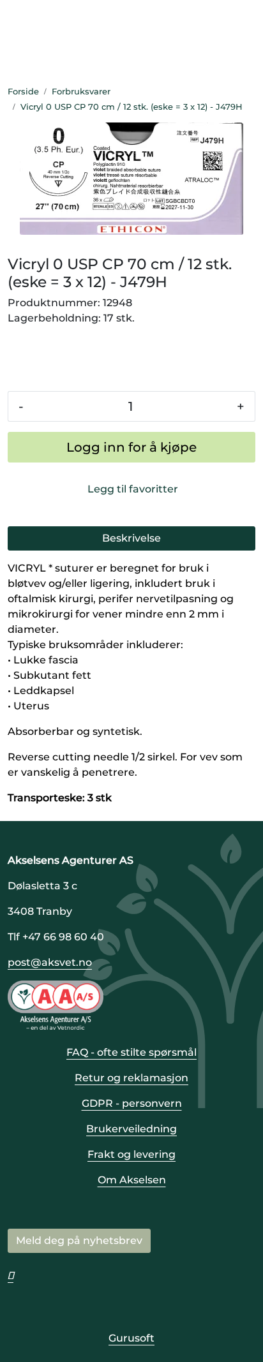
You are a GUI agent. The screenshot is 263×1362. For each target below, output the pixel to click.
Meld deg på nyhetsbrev (79, 1240)
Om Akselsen (132, 1180)
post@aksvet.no (50, 962)
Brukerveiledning (131, 1129)
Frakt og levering (131, 1154)
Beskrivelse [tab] (131, 538)
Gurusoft (131, 1338)
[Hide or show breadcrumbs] (249, 107)
